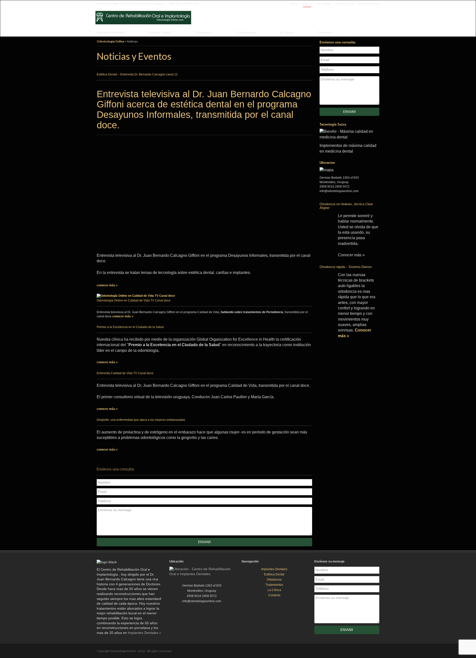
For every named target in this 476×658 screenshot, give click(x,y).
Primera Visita (345, 3)
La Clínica (287, 32)
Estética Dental (160, 32)
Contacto (324, 32)
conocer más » (107, 285)
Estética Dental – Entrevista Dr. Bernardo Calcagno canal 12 (137, 74)
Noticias (306, 3)
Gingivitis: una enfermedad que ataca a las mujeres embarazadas (141, 420)
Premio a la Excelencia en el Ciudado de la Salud (130, 327)
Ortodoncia (203, 32)
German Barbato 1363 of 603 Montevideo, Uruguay (131, 3)
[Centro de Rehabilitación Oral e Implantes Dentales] (363, 16)
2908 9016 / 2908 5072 (183, 3)
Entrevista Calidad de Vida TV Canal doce (125, 373)
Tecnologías (324, 3)
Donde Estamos (368, 3)
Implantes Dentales (111, 32)
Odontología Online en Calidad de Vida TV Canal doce (134, 300)
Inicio (294, 3)
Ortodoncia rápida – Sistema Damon (346, 267)
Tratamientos (246, 32)
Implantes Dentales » (144, 633)
